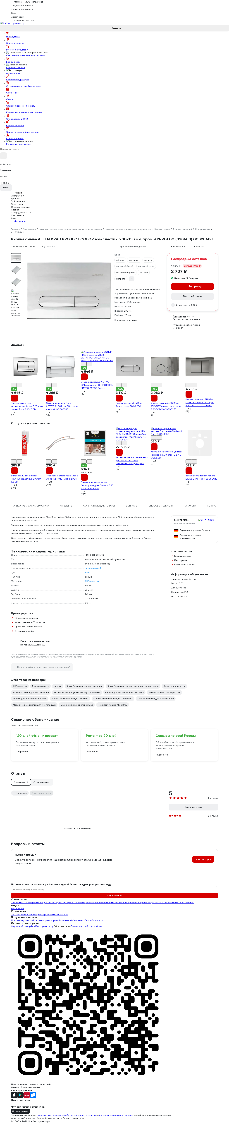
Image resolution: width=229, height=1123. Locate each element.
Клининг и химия (15, 125)
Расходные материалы (18, 144)
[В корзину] (14, 398)
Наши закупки (61, 914)
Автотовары (13, 73)
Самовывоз (78, 920)
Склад (9, 99)
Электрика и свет (16, 43)
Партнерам (48, 914)
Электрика (17, 204)
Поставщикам (18, 914)
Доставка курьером (22, 920)
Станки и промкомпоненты (21, 105)
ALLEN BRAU (181, 520)
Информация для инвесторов (45, 902)
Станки (15, 209)
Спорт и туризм (15, 138)
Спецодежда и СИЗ (17, 118)
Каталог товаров (185, 902)
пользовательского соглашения (116, 1115)
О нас (26, 902)
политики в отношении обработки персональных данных (67, 1115)
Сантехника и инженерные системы (25, 55)
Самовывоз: (179, 316)
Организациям (34, 914)
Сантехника (17, 215)
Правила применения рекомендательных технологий (147, 902)
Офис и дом (12, 92)
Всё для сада (13, 61)
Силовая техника (15, 67)
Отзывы (18, 773)
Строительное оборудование (22, 132)
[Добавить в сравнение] (19, 385)
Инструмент (13, 36)
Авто (14, 218)
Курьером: (179, 324)
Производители (84, 902)
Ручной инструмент (17, 49)
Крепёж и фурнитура (17, 79)
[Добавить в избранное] (14, 385)
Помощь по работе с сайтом (86, 926)
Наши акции (17, 908)
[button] (21, 782)
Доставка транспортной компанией (52, 920)
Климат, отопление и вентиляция (24, 112)
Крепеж (15, 198)
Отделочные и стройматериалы (23, 86)
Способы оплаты (94, 920)
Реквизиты (17, 902)
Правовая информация (105, 902)
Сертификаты (68, 902)
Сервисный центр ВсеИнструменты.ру (32, 926)
